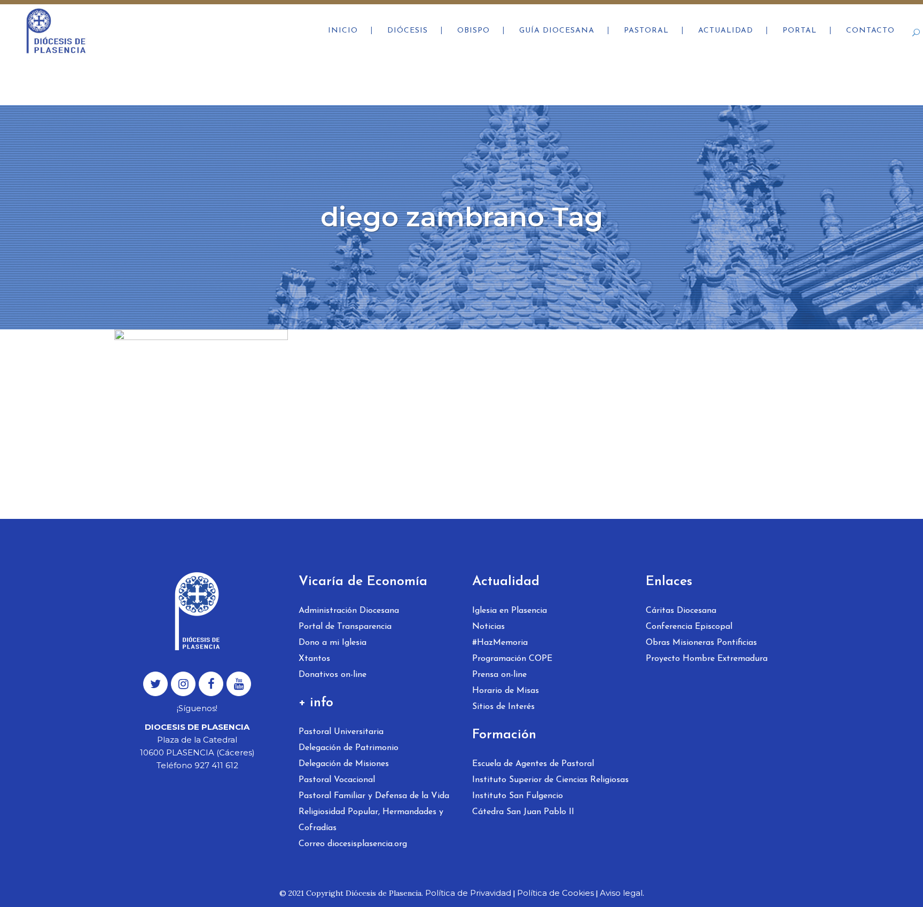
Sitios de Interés (503, 707)
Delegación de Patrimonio (348, 748)
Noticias (488, 626)
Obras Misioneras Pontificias (701, 642)
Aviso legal (621, 893)
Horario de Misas (505, 691)
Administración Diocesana (349, 610)
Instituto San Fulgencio (517, 796)
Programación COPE (512, 658)
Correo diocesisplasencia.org (353, 844)
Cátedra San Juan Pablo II (523, 812)
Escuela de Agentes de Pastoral (533, 764)
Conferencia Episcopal (689, 626)
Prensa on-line (499, 675)
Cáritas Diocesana (681, 610)
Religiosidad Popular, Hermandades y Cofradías (371, 820)
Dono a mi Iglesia (332, 642)
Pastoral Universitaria (341, 732)
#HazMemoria (500, 642)
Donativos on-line (332, 675)
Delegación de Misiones (344, 764)
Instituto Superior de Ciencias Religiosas (550, 780)
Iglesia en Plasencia (509, 610)
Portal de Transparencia (345, 626)
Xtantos (314, 658)
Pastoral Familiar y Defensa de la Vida (374, 796)
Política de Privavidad (468, 893)
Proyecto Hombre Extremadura (707, 658)
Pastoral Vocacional (337, 780)
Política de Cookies (555, 893)
